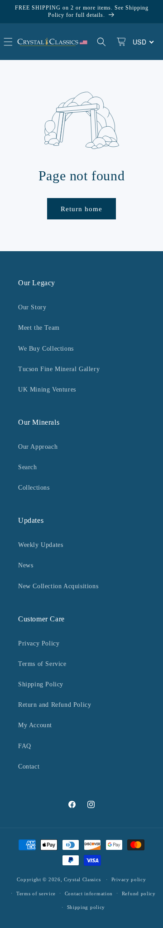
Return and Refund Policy (54, 704)
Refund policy (139, 893)
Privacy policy (128, 879)
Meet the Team (39, 327)
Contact (28, 766)
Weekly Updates (40, 544)
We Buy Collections (46, 348)
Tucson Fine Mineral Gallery (59, 369)
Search (27, 467)
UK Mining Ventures (47, 389)
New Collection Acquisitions (58, 586)
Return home (81, 209)
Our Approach (38, 446)
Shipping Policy (40, 684)
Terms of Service (42, 663)
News (25, 565)
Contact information (89, 893)
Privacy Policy (38, 643)
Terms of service (36, 893)
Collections (34, 487)
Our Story (32, 307)
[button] (101, 42)
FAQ (24, 746)
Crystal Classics (82, 879)
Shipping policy (86, 907)
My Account (35, 725)
